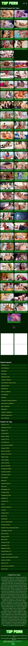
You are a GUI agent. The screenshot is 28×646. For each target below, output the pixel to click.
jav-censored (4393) (7, 445)
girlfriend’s (4, 371)
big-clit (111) (4, 563)
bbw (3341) (4, 539)
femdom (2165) (5, 524)
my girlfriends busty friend (8, 382)
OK (13, 644)
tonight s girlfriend (6, 412)
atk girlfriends (5, 368)
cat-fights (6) (5, 442)
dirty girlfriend (5, 418)
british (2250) (4, 533)
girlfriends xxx (5, 365)
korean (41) (4, 569)
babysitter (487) (5, 548)
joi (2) (3, 504)
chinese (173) (5, 424)
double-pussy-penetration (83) (9, 527)
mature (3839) (5, 436)
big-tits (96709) (5, 466)
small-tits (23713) (6, 454)
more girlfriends (5, 406)
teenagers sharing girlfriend (9, 400)
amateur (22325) (5, 471)
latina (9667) (4, 433)
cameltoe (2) (4, 501)
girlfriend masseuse (6, 415)
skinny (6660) (5, 460)
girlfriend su (4, 388)
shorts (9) (4, 486)
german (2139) (5, 542)
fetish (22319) (5, 463)
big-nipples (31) (5, 489)
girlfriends (4, 374)
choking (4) (4, 519)
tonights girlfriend (6, 380)
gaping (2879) (5, 536)
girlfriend (3, 397)
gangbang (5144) (6, 495)
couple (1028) (5, 492)
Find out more (17, 642)
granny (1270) (5, 439)
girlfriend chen (5, 385)
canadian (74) (5, 545)
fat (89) (3, 510)
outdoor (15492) (5, 560)
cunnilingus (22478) (6, 530)
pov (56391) (4, 477)
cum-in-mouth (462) (6, 521)
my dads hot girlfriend (7, 403)
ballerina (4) (4, 498)
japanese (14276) (6, 427)
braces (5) (4, 516)
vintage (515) (5, 513)
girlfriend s (4, 409)
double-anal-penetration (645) (9, 557)
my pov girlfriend (5, 391)
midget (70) (4, 430)
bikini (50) (3, 480)
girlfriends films (5, 377)
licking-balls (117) (6, 551)
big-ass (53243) (5, 451)
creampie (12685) (6, 468)
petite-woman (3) (6, 507)
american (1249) (5, 474)
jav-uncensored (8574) (7, 566)
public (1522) (4, 457)
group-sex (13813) (6, 554)
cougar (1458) (5, 448)
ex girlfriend (4, 394)
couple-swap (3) (5, 483)
